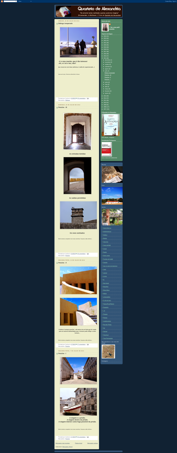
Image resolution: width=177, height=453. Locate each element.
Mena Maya (106, 290)
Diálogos (67, 100)
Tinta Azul (106, 335)
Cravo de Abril (107, 245)
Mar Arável (106, 283)
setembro (107, 66)
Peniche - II (62, 263)
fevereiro (107, 91)
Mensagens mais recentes (63, 443)
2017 (105, 51)
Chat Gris (105, 242)
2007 (105, 109)
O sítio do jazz (107, 300)
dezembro (108, 60)
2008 (105, 107)
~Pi (104, 310)
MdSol (105, 293)
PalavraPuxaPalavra (108, 304)
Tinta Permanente (108, 338)
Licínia (105, 276)
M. (104, 279)
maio (106, 84)
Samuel (105, 331)
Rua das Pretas (107, 324)
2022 (105, 40)
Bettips (105, 238)
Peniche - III (62, 107)
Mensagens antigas (92, 443)
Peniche (67, 255)
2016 (105, 53)
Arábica (105, 235)
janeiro (107, 93)
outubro (107, 64)
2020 (105, 45)
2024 (105, 36)
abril (106, 86)
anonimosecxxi (107, 231)
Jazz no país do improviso (110, 266)
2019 (105, 47)
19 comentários (81, 253)
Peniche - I (62, 353)
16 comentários (81, 437)
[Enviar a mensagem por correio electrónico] (87, 98)
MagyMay (105, 286)
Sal (104, 328)
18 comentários (81, 98)
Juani (104, 269)
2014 (105, 58)
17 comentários (81, 344)
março (107, 89)
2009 (105, 104)
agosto (107, 69)
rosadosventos (107, 321)
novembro (108, 62)
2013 (105, 96)
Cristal (105, 248)
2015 (105, 56)
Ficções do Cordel (108, 259)
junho (106, 82)
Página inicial (78, 443)
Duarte (105, 252)
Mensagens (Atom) (67, 446)
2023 (105, 38)
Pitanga (105, 317)
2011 (105, 100)
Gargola (105, 262)
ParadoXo (105, 307)
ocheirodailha (106, 297)
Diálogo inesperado (65, 23)
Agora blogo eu (107, 228)
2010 (105, 102)
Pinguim (105, 314)
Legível (105, 273)
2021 (105, 42)
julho (106, 71)
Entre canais (106, 255)
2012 (105, 98)
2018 (105, 49)
